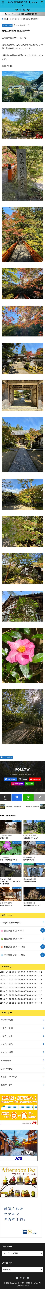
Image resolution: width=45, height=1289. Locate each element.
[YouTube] (35, 779)
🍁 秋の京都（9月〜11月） (13, 946)
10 (34, 971)
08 (28, 971)
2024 (2, 975)
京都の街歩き (7, 1068)
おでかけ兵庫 (7, 1027)
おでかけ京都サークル (11, 922)
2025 (2, 971)
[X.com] (20, 10)
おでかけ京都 (7, 25)
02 (10, 971)
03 (13, 971)
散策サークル (7, 1084)
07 (25, 971)
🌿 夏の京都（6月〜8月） (13, 938)
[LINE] (28, 10)
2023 (2, 979)
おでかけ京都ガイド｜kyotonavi (22, 4)
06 (22, 971)
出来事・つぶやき (9, 1076)
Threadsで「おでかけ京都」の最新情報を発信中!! (22, 14)
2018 (2, 998)
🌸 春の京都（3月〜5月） (13, 930)
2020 (2, 991)
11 (37, 971)
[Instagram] (24, 10)
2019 (2, 995)
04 (16, 971)
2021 (2, 987)
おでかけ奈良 (7, 1044)
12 (40, 971)
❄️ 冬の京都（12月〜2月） (13, 954)
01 (7, 971)
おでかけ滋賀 (7, 1052)
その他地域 (6, 1060)
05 (19, 971)
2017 (2, 1002)
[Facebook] (17, 10)
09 (31, 971)
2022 (2, 983)
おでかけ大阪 (7, 1035)
